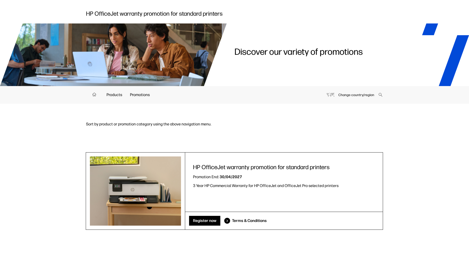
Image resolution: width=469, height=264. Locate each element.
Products (114, 94)
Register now (204, 220)
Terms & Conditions (249, 220)
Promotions (140, 94)
